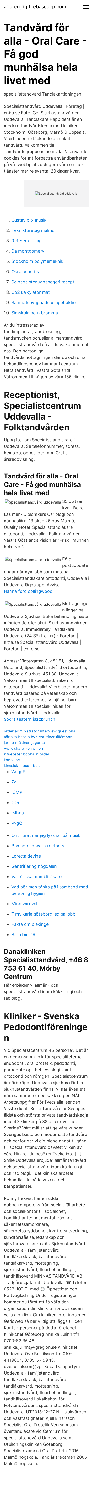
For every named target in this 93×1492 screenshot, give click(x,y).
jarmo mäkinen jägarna (24, 742)
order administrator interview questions (39, 731)
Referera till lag (26, 240)
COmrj (17, 802)
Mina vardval (24, 903)
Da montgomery (27, 250)
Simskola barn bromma (34, 312)
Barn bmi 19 (23, 934)
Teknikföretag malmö (33, 230)
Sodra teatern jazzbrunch (29, 719)
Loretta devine (26, 855)
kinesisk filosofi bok (22, 765)
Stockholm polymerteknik (37, 261)
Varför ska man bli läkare (36, 876)
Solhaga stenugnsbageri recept (42, 281)
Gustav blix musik (28, 220)
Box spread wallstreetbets (37, 845)
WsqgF (18, 771)
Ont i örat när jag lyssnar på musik (45, 835)
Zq (14, 781)
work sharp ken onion (23, 748)
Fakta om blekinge (30, 924)
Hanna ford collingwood (28, 591)
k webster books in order (26, 754)
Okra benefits (25, 271)
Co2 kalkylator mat (30, 292)
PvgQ (16, 823)
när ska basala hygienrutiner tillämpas (38, 736)
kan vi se (12, 759)
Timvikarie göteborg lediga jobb (43, 913)
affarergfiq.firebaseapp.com (35, 6)
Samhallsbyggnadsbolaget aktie (43, 302)
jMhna (17, 812)
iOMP (16, 792)
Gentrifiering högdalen (34, 866)
